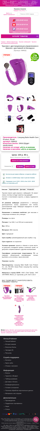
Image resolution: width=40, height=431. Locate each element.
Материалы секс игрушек (13, 393)
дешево (15, 332)
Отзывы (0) (30, 189)
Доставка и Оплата (11, 381)
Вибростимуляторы (12, 42)
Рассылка (8, 353)
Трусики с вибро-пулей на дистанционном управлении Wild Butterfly (19, 298)
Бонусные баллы (10, 347)
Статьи (7, 409)
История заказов (10, 344)
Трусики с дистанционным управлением (7, 297)
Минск (9, 331)
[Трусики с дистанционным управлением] (20, 89)
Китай (33, 331)
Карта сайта (9, 363)
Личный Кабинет (10, 341)
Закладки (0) (13, 1)
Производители (10, 400)
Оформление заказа (27, 5)
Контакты (8, 360)
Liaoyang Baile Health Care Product (21, 331)
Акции (7, 406)
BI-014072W (4, 331)
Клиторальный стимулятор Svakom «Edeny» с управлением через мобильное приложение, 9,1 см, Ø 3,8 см (19, 320)
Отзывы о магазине (11, 366)
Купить (7, 330)
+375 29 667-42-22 (21, 20)
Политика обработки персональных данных (19, 390)
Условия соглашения (16, 4)
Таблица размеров (23, 2)
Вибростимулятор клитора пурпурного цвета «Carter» (31, 298)
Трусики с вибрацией (24, 42)
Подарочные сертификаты (13, 403)
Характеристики (13, 189)
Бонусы (34, 1)
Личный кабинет (24, 1)
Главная (5, 1)
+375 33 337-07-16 (21, 24)
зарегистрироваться (9, 14)
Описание (4, 189)
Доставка (23, 189)
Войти (8, 13)
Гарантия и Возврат (9, 2)
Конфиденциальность (12, 384)
